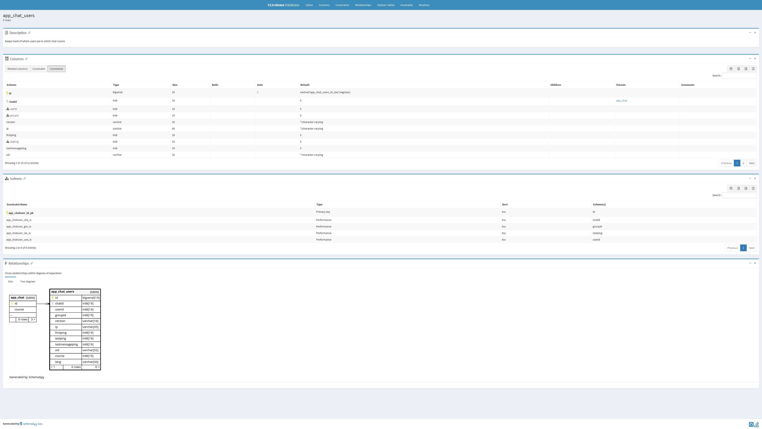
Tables (310, 5)
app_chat (621, 100)
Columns (324, 5)
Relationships (363, 5)
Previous (726, 163)
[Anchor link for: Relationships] (31, 263)
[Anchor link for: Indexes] (23, 178)
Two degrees (27, 281)
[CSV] (746, 68)
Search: (716, 75)
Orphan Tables (385, 5)
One (10, 281)
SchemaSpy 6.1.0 (32, 424)
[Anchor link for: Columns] (25, 58)
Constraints (342, 5)
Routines (424, 5)
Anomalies (406, 5)
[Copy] (731, 68)
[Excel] (738, 68)
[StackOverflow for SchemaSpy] (756, 425)
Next (751, 163)
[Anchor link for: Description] (28, 32)
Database (283, 5)
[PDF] (753, 68)
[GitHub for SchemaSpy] (751, 425)
